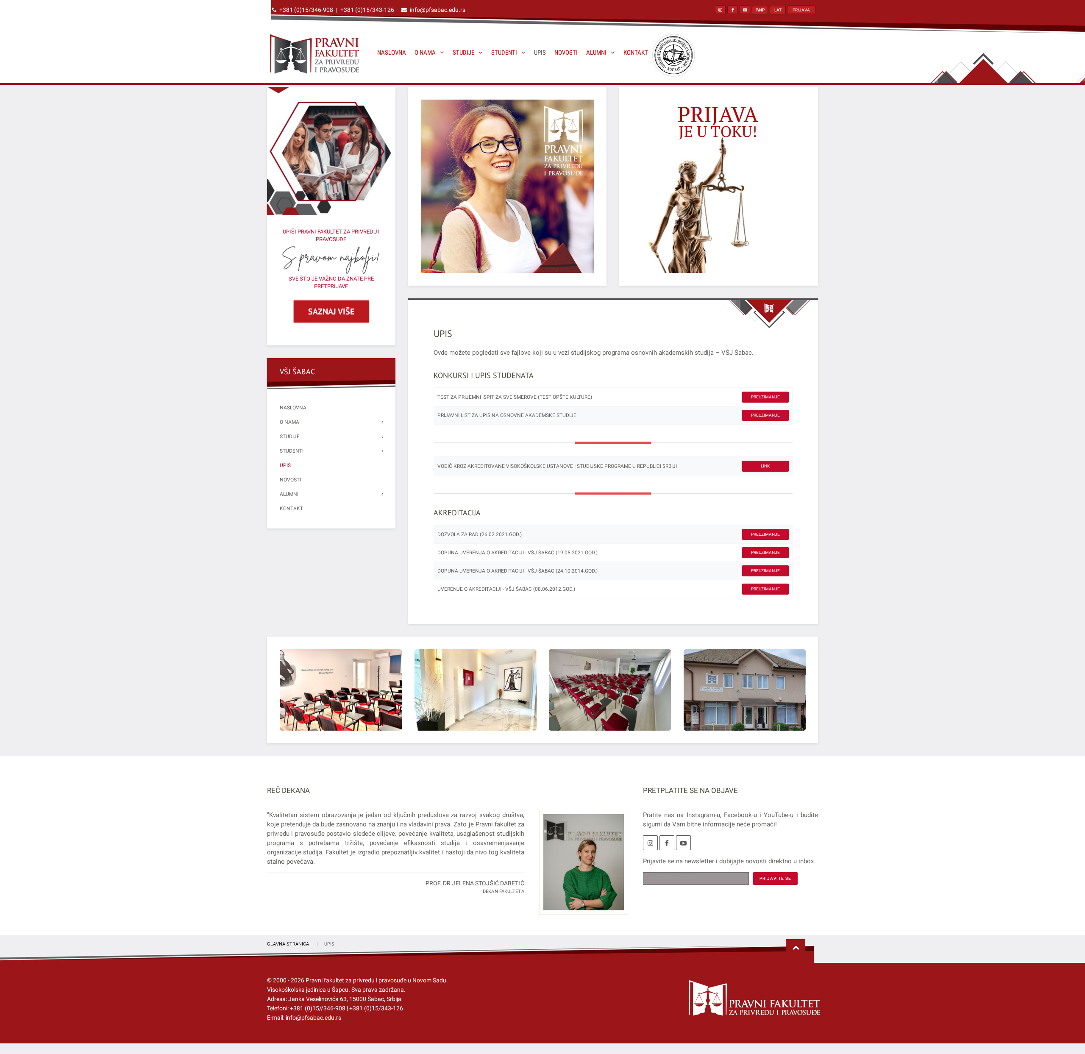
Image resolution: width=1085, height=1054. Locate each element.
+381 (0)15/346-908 (306, 9)
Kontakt (635, 52)
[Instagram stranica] (720, 10)
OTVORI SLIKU (340, 690)
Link (765, 466)
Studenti (504, 52)
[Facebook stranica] (732, 10)
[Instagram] (650, 842)
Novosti (566, 52)
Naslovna (391, 52)
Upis (540, 52)
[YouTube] (683, 842)
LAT (778, 10)
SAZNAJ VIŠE (331, 311)
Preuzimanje (765, 397)
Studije (463, 52)
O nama (425, 52)
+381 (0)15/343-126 (367, 9)
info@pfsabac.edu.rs (437, 9)
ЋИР (760, 10)
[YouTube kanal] (745, 10)
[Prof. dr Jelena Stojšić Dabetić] (580, 867)
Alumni (596, 52)
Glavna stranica (288, 944)
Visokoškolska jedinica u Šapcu (307, 989)
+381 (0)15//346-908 (317, 1008)
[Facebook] (666, 842)
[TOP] (795, 948)
